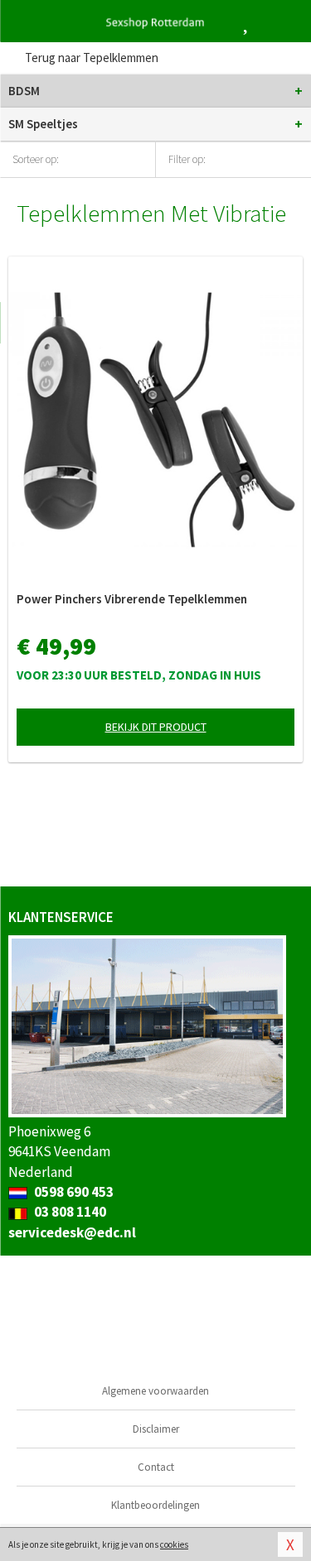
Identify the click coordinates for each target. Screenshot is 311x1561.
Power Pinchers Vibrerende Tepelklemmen (132, 599)
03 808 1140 (69, 1212)
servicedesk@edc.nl (72, 1232)
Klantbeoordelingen (155, 1505)
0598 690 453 (73, 1192)
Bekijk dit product (156, 726)
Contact (156, 1467)
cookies (174, 1544)
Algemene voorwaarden (155, 1391)
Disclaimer (156, 1429)
